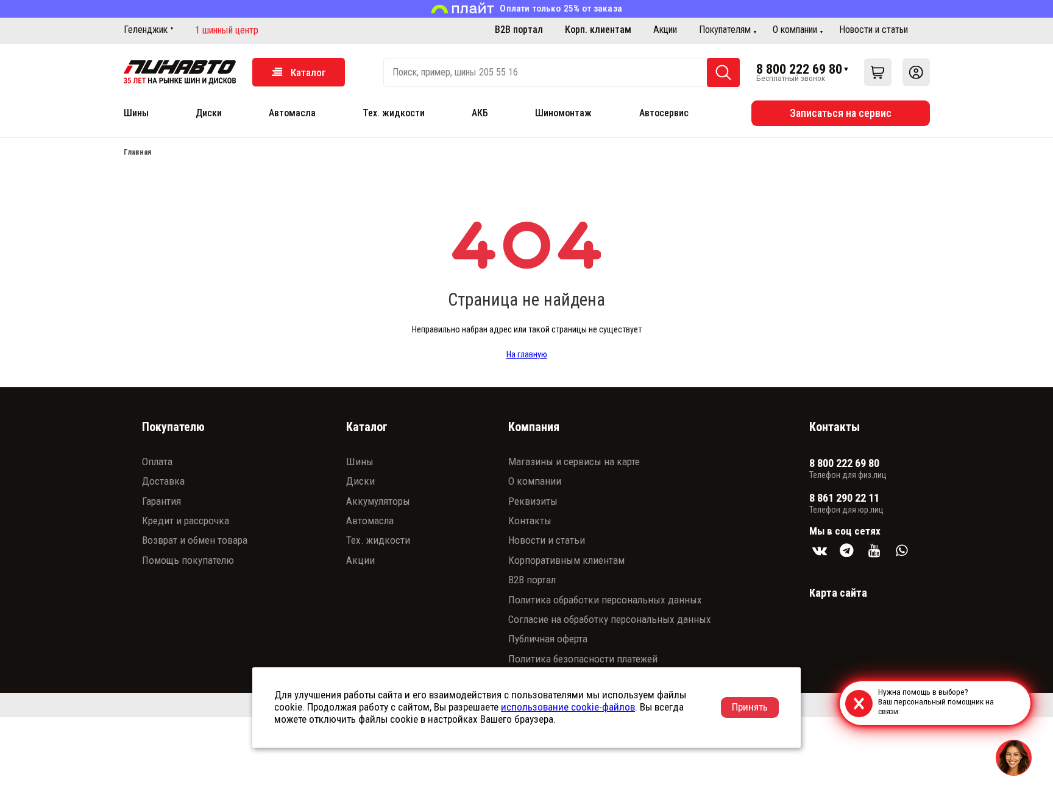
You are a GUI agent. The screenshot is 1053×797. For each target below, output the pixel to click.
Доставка (163, 481)
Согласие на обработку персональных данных (609, 619)
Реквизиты (533, 501)
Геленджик (146, 29)
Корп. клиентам (598, 29)
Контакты (529, 520)
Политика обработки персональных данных (605, 600)
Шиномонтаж (563, 113)
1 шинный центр (226, 30)
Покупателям (725, 29)
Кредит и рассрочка (185, 520)
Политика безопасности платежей (583, 659)
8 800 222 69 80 (799, 68)
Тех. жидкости (394, 113)
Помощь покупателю (188, 560)
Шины (136, 113)
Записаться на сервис (841, 113)
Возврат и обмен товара (194, 540)
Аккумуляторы (378, 501)
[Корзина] (878, 72)
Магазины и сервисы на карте (574, 461)
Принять (750, 707)
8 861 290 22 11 (844, 498)
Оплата (157, 461)
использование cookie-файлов (568, 707)
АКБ (480, 113)
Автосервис (664, 113)
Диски (209, 113)
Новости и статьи (873, 29)
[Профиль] (916, 72)
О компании (795, 29)
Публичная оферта (547, 639)
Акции (665, 29)
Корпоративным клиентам (566, 560)
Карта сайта (838, 592)
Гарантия (161, 501)
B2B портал (519, 29)
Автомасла (292, 113)
